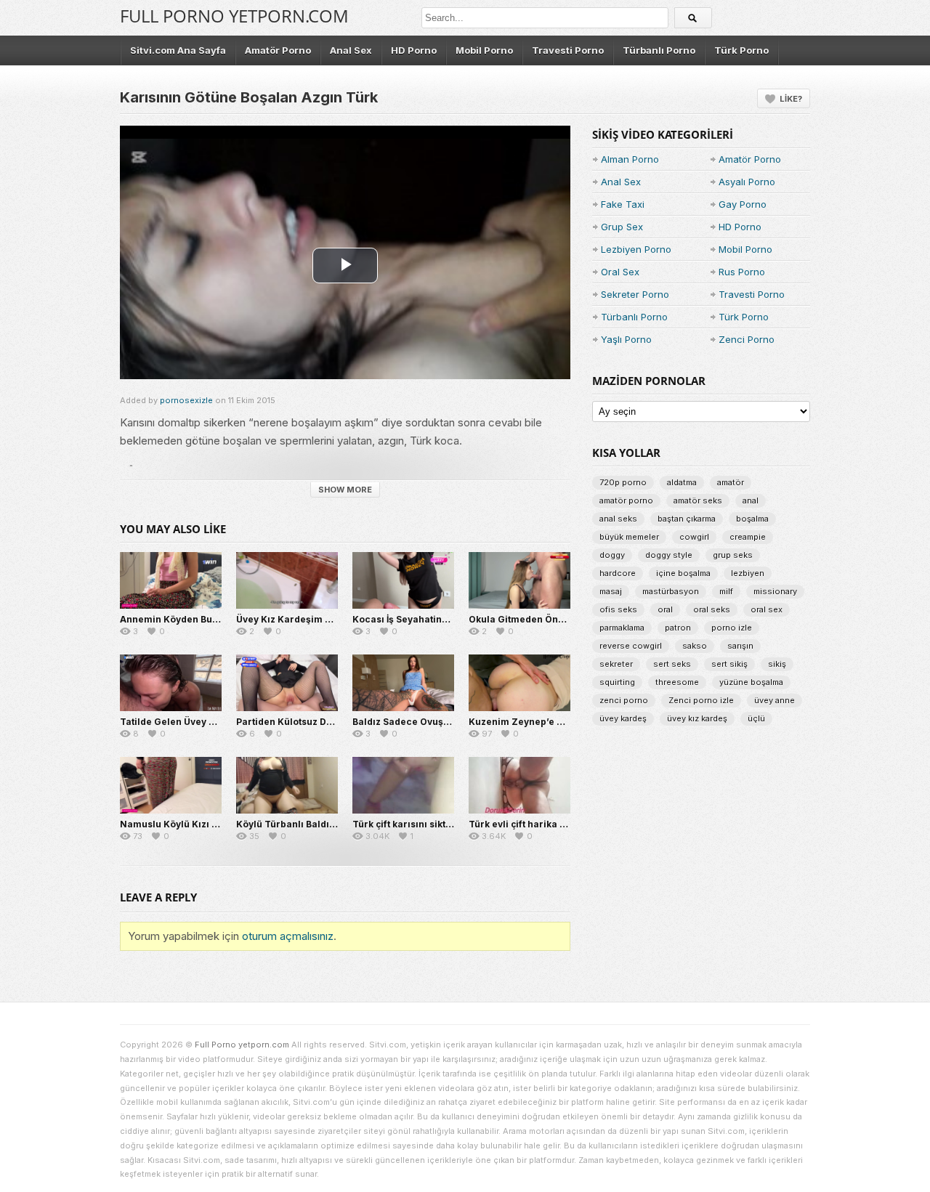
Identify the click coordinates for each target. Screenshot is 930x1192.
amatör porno (626, 500)
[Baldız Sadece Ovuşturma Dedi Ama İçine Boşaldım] (403, 683)
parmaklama (621, 628)
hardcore (617, 573)
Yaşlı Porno (626, 339)
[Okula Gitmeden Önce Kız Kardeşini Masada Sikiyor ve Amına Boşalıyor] (519, 580)
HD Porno (414, 50)
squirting (617, 682)
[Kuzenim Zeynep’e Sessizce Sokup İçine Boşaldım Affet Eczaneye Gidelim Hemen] (519, 683)
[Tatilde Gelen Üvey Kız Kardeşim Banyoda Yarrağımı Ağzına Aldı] (170, 683)
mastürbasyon (670, 591)
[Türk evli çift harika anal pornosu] (519, 785)
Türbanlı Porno (659, 50)
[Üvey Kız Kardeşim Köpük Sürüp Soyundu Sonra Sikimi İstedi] (287, 580)
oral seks (711, 609)
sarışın (740, 646)
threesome (677, 682)
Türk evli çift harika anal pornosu (544, 824)
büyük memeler (629, 537)
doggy (612, 555)
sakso (694, 646)
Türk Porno (741, 50)
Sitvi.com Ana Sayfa (178, 50)
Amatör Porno (278, 50)
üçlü (756, 718)
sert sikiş (729, 664)
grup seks (733, 555)
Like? (791, 99)
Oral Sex (620, 271)
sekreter (616, 664)
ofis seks (618, 609)
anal (751, 500)
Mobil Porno (484, 50)
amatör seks (698, 500)
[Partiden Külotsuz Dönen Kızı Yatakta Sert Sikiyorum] (287, 683)
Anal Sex (351, 50)
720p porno (623, 482)
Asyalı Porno (747, 181)
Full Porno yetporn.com (234, 16)
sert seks (672, 664)
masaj (610, 591)
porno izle (731, 628)
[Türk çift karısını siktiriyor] (403, 785)
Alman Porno (630, 159)
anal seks (618, 519)
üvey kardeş (623, 718)
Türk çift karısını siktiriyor (411, 824)
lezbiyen (747, 573)
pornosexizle (186, 400)
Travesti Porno (568, 50)
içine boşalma (683, 573)
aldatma (682, 482)
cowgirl (694, 537)
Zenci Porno (747, 339)
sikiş (777, 664)
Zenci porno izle (701, 700)
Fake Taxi (622, 204)
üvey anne (774, 700)
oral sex (767, 609)
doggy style (668, 555)
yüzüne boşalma (751, 682)
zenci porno (623, 700)
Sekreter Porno (635, 294)
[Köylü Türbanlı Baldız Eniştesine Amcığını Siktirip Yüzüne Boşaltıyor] (287, 785)
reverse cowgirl (630, 646)
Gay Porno (743, 204)
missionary (775, 591)
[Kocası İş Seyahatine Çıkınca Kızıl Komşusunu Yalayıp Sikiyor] (403, 580)
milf (726, 591)
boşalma (752, 519)
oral (665, 609)
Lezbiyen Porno (636, 249)
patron (678, 628)
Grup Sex (622, 226)
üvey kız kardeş (697, 718)
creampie (747, 537)
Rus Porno (742, 271)
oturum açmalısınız (287, 936)
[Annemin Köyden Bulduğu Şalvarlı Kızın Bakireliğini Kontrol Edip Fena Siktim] (170, 580)
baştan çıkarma (687, 519)
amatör (730, 482)
